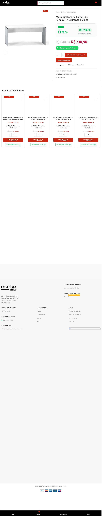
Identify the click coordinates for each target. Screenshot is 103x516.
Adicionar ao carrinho (76, 55)
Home (39, 311)
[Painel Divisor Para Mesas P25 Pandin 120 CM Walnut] (38, 106)
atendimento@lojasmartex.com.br (12, 329)
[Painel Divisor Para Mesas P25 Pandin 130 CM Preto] (88, 106)
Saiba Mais (72, 296)
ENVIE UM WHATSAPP (8, 316)
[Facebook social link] (66, 78)
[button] (13, 140)
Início (57, 12)
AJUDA (71, 308)
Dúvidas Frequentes (74, 311)
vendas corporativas (72, 293)
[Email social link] (69, 78)
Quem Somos (41, 314)
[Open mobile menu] (99, 3)
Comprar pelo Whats (12, 144)
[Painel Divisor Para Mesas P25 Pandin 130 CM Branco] (63, 106)
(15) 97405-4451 (8, 320)
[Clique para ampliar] (5, 52)
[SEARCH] (62, 3)
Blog (38, 321)
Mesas (63, 12)
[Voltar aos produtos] (93, 12)
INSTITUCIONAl (42, 308)
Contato (39, 318)
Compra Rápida (64, 60)
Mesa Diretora (71, 12)
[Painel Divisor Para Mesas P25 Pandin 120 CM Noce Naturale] (13, 106)
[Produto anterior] (90, 12)
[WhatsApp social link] (71, 78)
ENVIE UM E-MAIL (6, 325)
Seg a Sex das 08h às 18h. (71, 288)
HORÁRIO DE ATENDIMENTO (73, 285)
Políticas (71, 321)
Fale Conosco (73, 318)
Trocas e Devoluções (75, 314)
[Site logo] (6, 3)
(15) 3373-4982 (6, 311)
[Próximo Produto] (95, 12)
